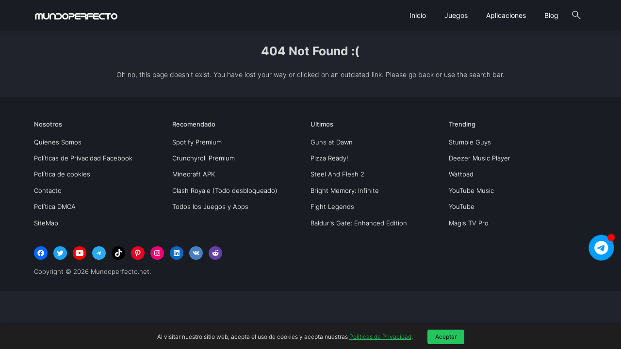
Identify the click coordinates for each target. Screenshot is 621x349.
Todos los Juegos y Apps (210, 206)
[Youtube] (79, 253)
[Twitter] (60, 253)
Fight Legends (332, 206)
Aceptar (446, 336)
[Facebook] (41, 253)
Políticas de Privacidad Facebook (83, 158)
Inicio (417, 15)
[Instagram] (157, 253)
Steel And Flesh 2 (337, 174)
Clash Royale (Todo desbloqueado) (225, 190)
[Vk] (196, 253)
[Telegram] (99, 253)
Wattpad (461, 174)
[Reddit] (215, 253)
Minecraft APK (193, 174)
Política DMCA (55, 206)
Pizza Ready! (329, 158)
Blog (551, 15)
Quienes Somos (58, 142)
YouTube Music (471, 190)
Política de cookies (62, 174)
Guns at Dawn (331, 142)
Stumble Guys (470, 142)
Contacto (48, 190)
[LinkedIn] (176, 253)
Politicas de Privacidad (380, 336)
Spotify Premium (197, 142)
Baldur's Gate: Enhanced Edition (358, 223)
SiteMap (46, 223)
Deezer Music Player (479, 158)
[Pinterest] (138, 253)
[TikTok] (118, 253)
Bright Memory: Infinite (344, 190)
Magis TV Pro (469, 223)
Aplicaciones (506, 15)
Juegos (456, 15)
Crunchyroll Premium (203, 158)
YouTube (461, 206)
